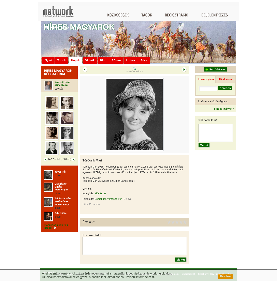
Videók (90, 60)
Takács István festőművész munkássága (63, 201)
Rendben (225, 276)
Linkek (130, 60)
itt (153, 277)
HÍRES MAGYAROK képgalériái (58, 72)
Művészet (100, 193)
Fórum (116, 60)
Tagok (61, 60)
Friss (144, 60)
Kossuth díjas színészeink (62, 84)
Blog (103, 60)
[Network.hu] (58, 13)
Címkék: (87, 188)
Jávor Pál (60, 171)
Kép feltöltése (217, 69)
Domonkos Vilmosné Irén (108, 199)
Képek (75, 60)
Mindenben (225, 79)
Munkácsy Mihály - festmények (61, 187)
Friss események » (224, 109)
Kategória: (88, 193)
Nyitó (48, 60)
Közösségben (206, 79)
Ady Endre (61, 213)
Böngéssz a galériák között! (56, 226)
